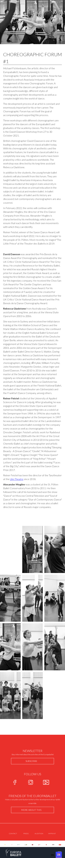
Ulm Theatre (16, 479)
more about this (31, 810)
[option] (53, 854)
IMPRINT (52, 833)
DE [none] (52, 854)
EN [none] (58, 854)
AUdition (39, 833)
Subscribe (31, 761)
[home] (10, 852)
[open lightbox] (32, 549)
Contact (13, 833)
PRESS (26, 833)
